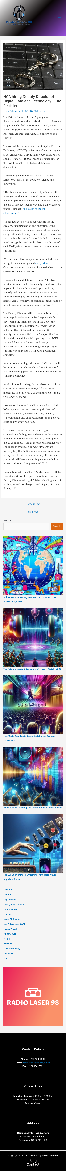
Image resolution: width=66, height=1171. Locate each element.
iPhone (7, 914)
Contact (33, 1164)
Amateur (7, 889)
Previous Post (33, 504)
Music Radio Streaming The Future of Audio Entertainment (32, 807)
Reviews (7, 943)
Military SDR (9, 934)
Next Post (33, 512)
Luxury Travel (10, 929)
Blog (33, 1161)
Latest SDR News (11, 919)
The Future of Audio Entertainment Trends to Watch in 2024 (32, 669)
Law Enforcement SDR (16, 111)
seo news (8, 953)
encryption (41, 263)
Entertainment (10, 909)
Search (7, 520)
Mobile (6, 938)
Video (6, 958)
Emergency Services (13, 904)
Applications (9, 899)
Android (7, 894)
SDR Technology (11, 948)
